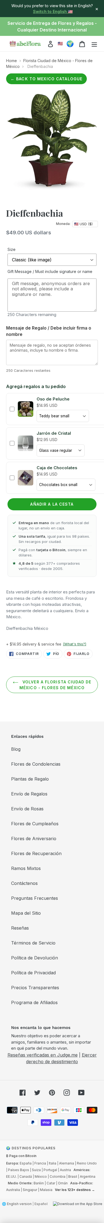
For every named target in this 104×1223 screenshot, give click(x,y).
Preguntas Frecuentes (34, 898)
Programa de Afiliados (34, 1002)
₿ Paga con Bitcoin (21, 1156)
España (26, 1163)
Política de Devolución (34, 958)
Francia (40, 1163)
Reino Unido (87, 1163)
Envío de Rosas (27, 808)
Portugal (50, 1170)
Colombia (57, 1176)
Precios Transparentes (35, 987)
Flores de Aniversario (33, 838)
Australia (13, 1190)
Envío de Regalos (29, 794)
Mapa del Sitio (26, 913)
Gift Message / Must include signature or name (49, 271)
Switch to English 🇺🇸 (53, 11)
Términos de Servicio (33, 943)
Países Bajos (18, 1170)
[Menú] (94, 44)
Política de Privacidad (33, 972)
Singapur (30, 1190)
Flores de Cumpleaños (35, 823)
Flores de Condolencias (35, 764)
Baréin (39, 1183)
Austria (65, 1170)
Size (11, 249)
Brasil (72, 1176)
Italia (52, 1163)
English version (19, 1204)
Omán (63, 1183)
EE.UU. (11, 1176)
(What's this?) (74, 644)
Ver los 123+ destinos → (75, 1190)
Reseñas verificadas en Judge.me (42, 1055)
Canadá (25, 1176)
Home (11, 60)
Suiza (36, 1170)
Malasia (46, 1190)
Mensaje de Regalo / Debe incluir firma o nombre (48, 331)
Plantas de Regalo (30, 779)
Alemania (66, 1163)
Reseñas (20, 928)
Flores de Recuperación (36, 853)
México (41, 1176)
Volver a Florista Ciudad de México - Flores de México (55, 685)
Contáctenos (24, 883)
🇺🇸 (60, 43)
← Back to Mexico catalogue (46, 78)
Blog (16, 749)
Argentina (87, 1176)
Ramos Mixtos (26, 868)
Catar (51, 1183)
